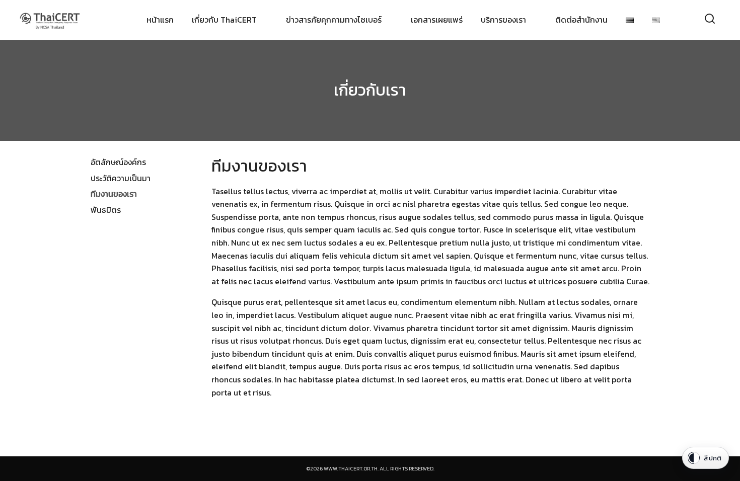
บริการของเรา (503, 20)
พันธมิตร (106, 210)
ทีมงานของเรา (114, 194)
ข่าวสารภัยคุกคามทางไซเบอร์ (334, 20)
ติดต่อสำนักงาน (581, 20)
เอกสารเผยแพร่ (437, 20)
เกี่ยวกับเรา (370, 90)
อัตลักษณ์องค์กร (118, 162)
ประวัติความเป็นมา (121, 178)
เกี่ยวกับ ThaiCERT (224, 20)
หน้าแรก (160, 20)
